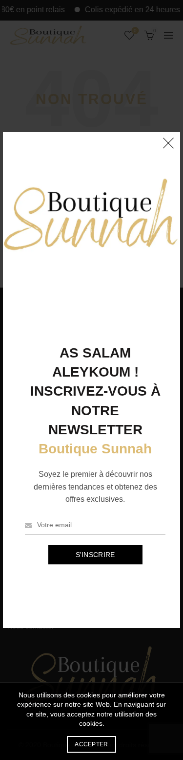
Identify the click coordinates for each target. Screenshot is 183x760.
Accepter (91, 744)
